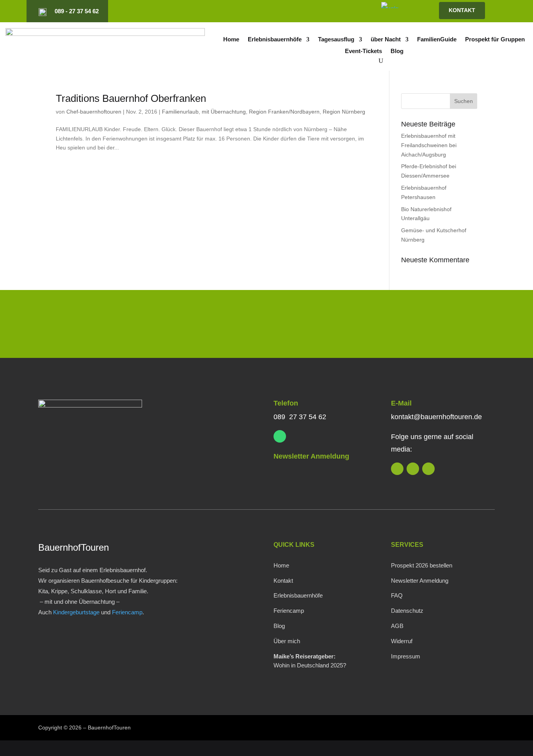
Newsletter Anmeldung (311, 456)
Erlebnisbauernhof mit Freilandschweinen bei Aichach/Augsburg (429, 145)
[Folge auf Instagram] (323, 11)
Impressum (405, 656)
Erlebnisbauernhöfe (275, 40)
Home (231, 40)
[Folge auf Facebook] (337, 11)
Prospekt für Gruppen (495, 40)
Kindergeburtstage (76, 612)
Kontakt (283, 580)
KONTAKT (462, 10)
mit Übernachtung (224, 112)
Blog (397, 51)
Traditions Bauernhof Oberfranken (131, 98)
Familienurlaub (180, 112)
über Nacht (386, 40)
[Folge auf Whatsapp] (280, 436)
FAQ (397, 595)
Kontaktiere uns (443, 325)
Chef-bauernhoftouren (93, 112)
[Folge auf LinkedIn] (310, 11)
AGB (397, 626)
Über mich (287, 641)
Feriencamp (127, 612)
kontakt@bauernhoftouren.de (436, 417)
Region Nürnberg (344, 112)
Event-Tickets (363, 51)
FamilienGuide (437, 40)
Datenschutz (407, 610)
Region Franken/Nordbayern (284, 112)
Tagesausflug (336, 40)
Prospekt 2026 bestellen (421, 565)
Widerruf (401, 641)
